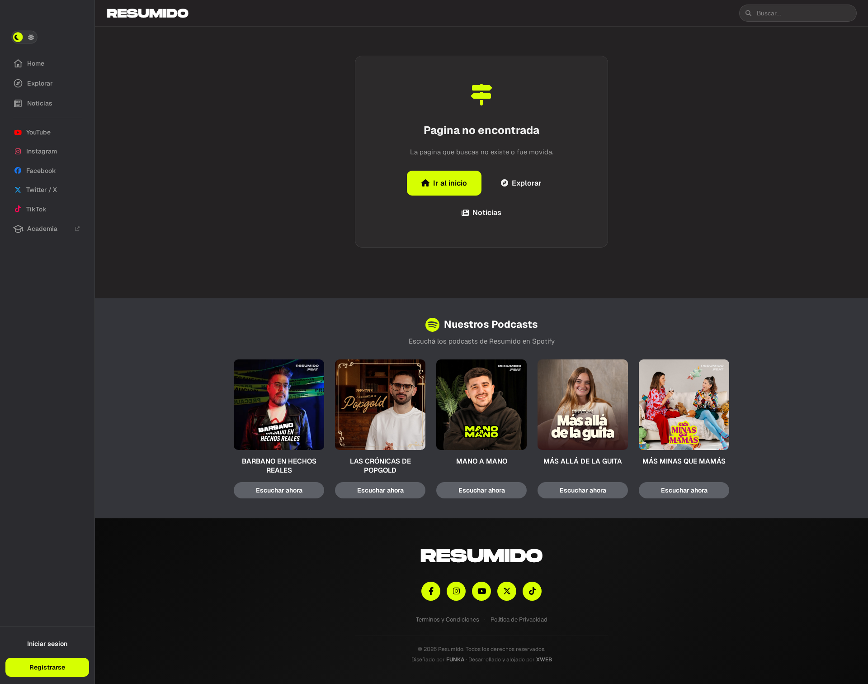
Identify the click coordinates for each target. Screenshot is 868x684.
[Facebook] (430, 591)
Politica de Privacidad (519, 619)
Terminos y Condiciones (447, 619)
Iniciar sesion (47, 644)
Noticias (486, 212)
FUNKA (455, 659)
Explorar (527, 183)
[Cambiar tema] (24, 37)
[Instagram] (456, 591)
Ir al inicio (450, 183)
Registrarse (47, 667)
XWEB (544, 659)
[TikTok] (532, 591)
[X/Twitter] (506, 591)
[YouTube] (481, 591)
